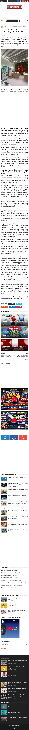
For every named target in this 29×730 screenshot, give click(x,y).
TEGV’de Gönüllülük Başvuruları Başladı (17, 510)
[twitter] (20, 1)
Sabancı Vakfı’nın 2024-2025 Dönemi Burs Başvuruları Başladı (17, 711)
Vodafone (25, 25)
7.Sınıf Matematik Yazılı (17, 572)
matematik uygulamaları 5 (15, 580)
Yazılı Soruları (16, 577)
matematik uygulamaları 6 (7, 582)
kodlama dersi (8, 25)
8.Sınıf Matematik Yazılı (6, 575)
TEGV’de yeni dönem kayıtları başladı (17, 717)
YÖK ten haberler (4, 580)
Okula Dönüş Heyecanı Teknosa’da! (16, 477)
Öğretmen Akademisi (11, 587)
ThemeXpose (17, 725)
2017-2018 (3, 570)
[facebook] (18, 1)
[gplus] (27, 1)
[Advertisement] (14, 111)
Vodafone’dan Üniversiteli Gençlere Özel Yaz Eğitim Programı (14, 334)
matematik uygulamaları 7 (20, 582)
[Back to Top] (14, 728)
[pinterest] (25, 1)
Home (2, 20)
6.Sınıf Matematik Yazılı (6, 572)
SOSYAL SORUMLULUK (16, 25)
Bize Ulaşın (15, 575)
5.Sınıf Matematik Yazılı (12, 570)
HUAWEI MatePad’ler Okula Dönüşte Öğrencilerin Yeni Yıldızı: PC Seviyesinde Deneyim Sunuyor (17, 524)
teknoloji (3, 587)
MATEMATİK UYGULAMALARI (6, 577)
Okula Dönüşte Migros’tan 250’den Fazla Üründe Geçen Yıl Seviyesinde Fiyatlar (17, 502)
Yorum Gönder (5, 367)
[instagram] (23, 1)
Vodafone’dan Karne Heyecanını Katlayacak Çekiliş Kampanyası (14, 322)
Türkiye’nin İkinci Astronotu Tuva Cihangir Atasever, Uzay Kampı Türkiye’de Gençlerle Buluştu (18, 485)
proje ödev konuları (18, 585)
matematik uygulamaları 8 (6, 585)
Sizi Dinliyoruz (4, 508)
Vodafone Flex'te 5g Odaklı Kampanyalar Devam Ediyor (14, 347)
